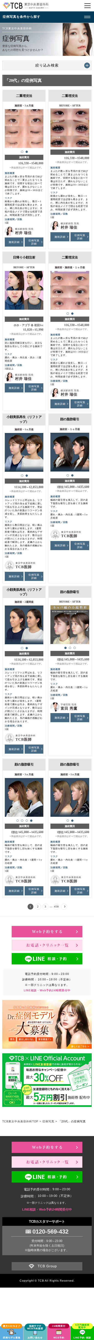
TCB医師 (24, 567)
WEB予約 (58, 1337)
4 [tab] (31, 820)
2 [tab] (27, 152)
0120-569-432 (50, 1231)
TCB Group (47, 1266)
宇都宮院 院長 (69, 704)
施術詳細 (14, 242)
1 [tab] (22, 152)
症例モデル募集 (12, 1337)
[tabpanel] (24, 127)
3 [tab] (74, 648)
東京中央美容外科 (26, 563)
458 (56, 906)
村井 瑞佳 (23, 233)
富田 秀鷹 (69, 708)
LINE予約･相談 (82, 1337)
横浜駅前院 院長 (24, 229)
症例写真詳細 (34, 242)
